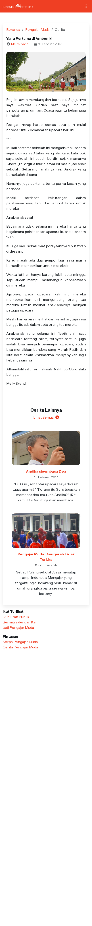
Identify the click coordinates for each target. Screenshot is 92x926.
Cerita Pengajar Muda (20, 647)
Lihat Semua (43, 417)
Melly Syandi (20, 44)
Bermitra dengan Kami (21, 622)
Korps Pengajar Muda (20, 641)
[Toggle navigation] (86, 6)
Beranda (13, 29)
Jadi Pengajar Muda (18, 627)
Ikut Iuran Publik (16, 617)
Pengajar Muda (37, 29)
